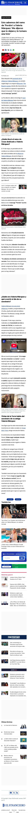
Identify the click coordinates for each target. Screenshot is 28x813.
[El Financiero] (10, 3)
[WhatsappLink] (14, 566)
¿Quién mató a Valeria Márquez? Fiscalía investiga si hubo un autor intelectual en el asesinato (12, 546)
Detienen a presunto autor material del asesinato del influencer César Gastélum (17, 676)
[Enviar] (21, 558)
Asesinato (10, 499)
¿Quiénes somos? (5, 810)
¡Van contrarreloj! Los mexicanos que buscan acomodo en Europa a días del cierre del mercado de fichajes (17, 646)
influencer (18, 499)
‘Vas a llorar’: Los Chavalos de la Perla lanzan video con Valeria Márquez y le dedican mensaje (13, 522)
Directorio (14, 810)
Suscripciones (22, 810)
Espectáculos (6, 17)
